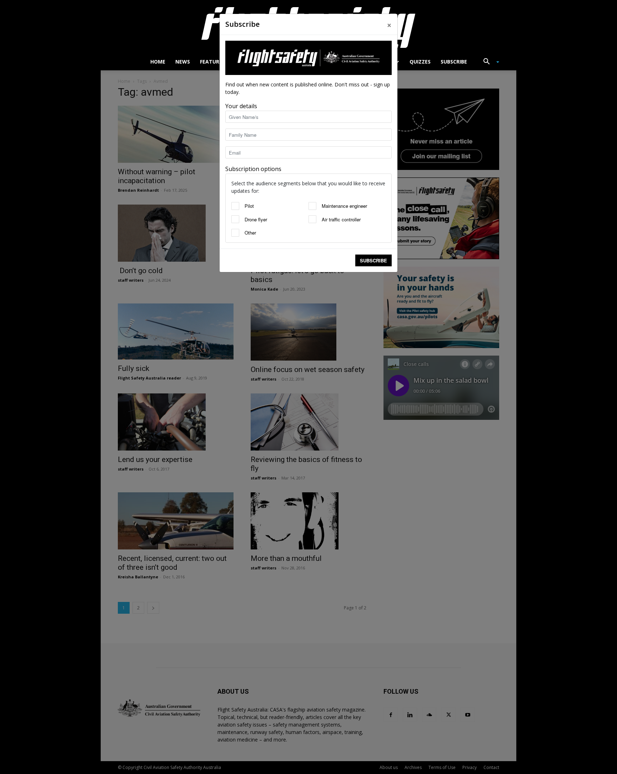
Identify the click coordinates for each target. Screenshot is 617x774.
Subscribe (373, 260)
